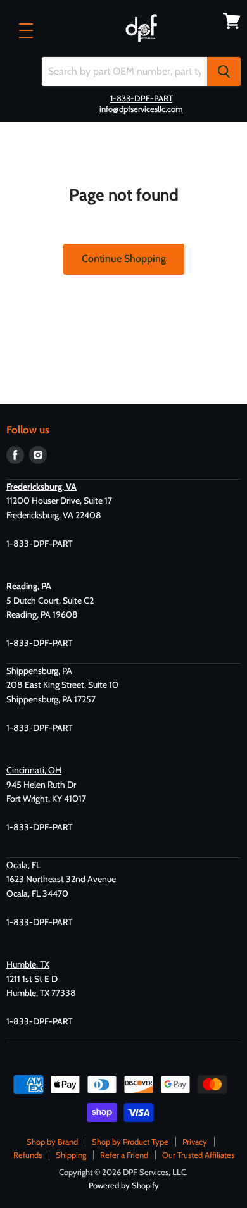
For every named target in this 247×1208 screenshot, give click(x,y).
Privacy (194, 1141)
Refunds (27, 1155)
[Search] (224, 71)
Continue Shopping (124, 258)
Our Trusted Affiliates (198, 1155)
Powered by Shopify (124, 1185)
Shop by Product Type (130, 1141)
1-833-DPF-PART (141, 98)
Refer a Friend (124, 1155)
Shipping (71, 1155)
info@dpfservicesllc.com (141, 109)
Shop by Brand (52, 1141)
